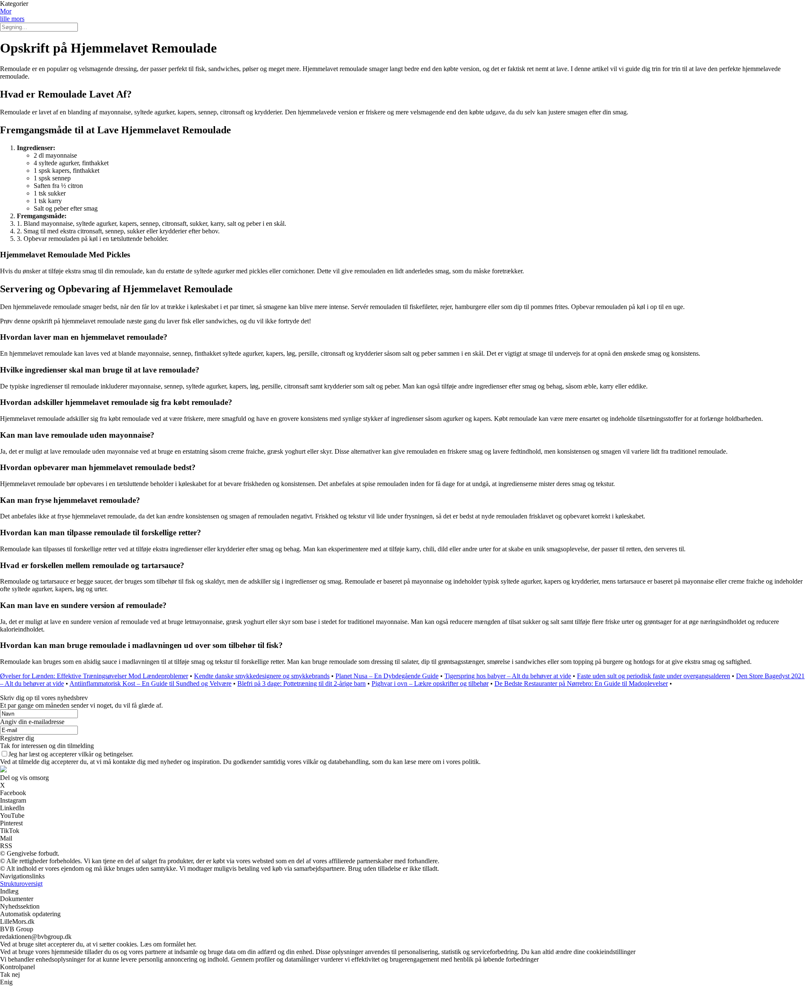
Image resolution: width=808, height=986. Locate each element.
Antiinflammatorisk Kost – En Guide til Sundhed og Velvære (150, 683)
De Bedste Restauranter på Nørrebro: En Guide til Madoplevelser (581, 683)
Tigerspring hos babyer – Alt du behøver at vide (507, 675)
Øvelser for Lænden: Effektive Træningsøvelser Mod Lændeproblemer (94, 675)
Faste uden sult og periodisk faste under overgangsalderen (653, 675)
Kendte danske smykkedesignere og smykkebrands (262, 675)
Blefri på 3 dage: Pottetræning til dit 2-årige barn (301, 683)
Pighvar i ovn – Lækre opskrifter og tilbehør (430, 683)
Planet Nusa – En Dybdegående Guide (387, 675)
